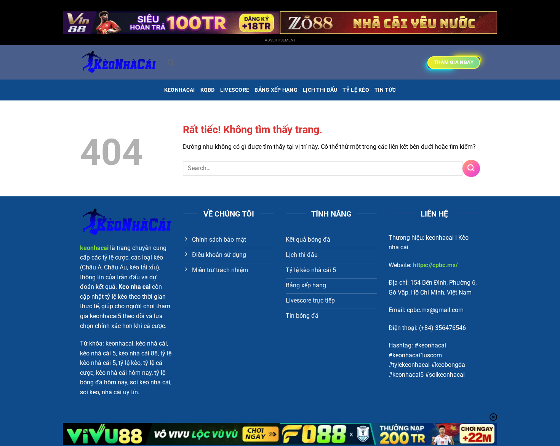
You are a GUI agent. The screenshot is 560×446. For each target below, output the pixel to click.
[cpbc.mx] (118, 62)
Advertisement (280, 40)
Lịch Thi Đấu (320, 90)
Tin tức (385, 90)
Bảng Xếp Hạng (276, 90)
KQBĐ (207, 90)
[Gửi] (471, 168)
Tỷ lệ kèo (355, 90)
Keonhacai (179, 90)
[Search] (171, 62)
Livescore (235, 90)
